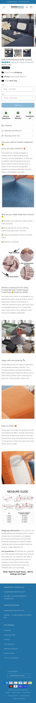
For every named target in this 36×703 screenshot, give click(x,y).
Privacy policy (26, 692)
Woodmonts (16, 690)
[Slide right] (34, 53)
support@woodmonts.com (14, 610)
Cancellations (9, 644)
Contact (7, 639)
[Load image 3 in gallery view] (27, 53)
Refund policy (16, 692)
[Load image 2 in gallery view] (18, 53)
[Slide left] (2, 53)
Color (3, 85)
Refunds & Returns (11, 649)
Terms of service (13, 695)
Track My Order (10, 635)
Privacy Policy (9, 653)
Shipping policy (25, 695)
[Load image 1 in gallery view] (9, 53)
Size (3, 94)
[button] (4, 7)
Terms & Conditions (11, 658)
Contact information (19, 698)
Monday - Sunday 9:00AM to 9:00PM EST (17, 616)
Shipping (7, 630)
